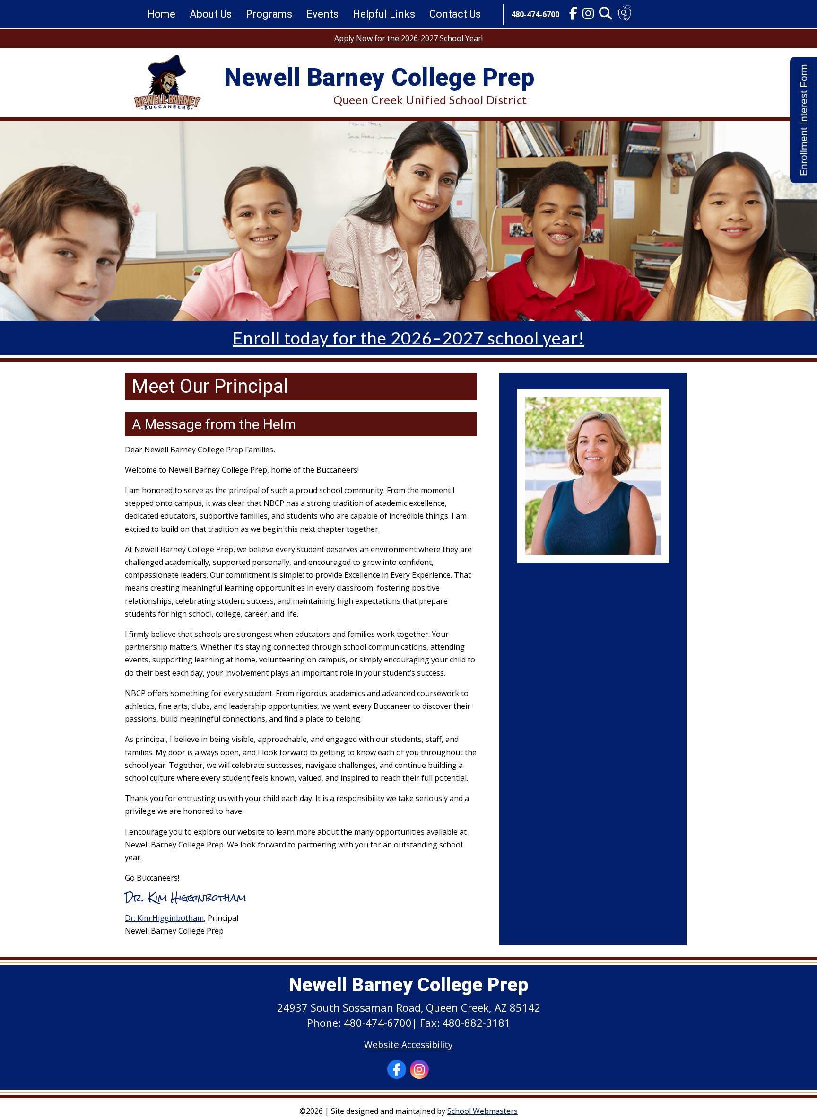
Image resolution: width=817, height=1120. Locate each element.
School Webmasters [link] (482, 1111)
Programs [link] (269, 14)
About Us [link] (211, 14)
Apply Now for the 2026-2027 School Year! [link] (408, 38)
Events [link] (322, 14)
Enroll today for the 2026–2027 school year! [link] (408, 337)
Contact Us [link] (455, 14)
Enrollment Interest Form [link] (803, 120)
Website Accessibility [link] (408, 1044)
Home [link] (161, 14)
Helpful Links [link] (384, 14)
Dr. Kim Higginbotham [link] (164, 918)
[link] (573, 14)
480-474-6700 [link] (535, 14)
